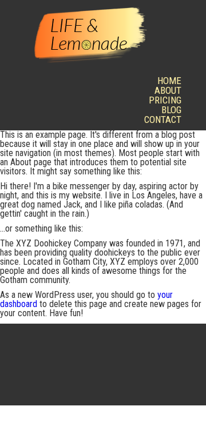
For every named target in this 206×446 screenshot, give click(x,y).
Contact (162, 119)
